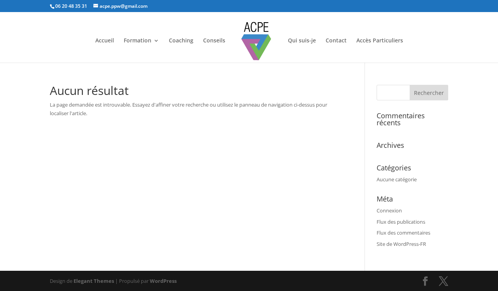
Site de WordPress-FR (401, 243)
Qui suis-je (302, 41)
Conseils (214, 41)
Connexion (389, 210)
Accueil (104, 41)
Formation (137, 41)
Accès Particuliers (379, 41)
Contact (336, 41)
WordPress (163, 280)
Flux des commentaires (403, 232)
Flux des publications (401, 221)
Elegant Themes (94, 280)
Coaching (181, 41)
